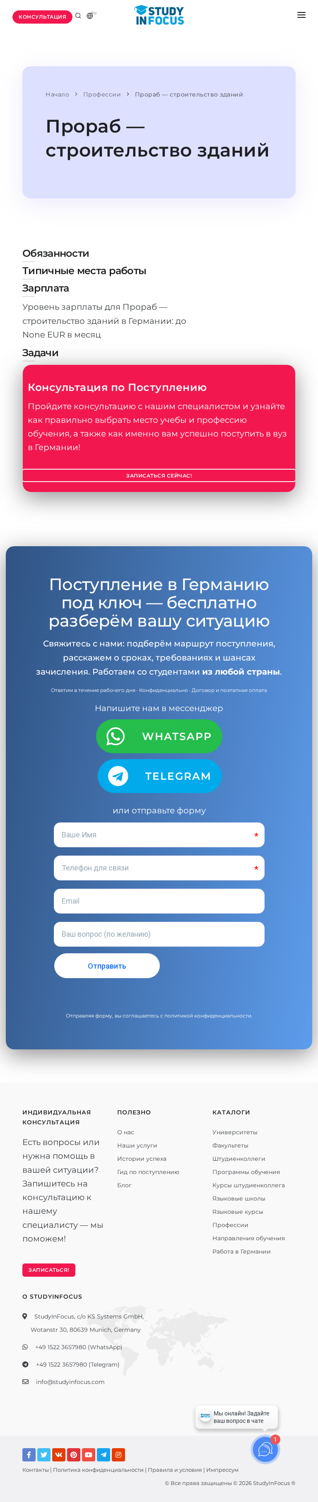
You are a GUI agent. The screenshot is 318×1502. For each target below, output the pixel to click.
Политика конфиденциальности (98, 1469)
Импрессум (222, 1469)
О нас (125, 1132)
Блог (124, 1185)
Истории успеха (141, 1158)
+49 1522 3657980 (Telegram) (78, 1364)
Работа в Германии (241, 1251)
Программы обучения (246, 1172)
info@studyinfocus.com (70, 1382)
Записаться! (49, 1270)
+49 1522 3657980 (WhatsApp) (79, 1347)
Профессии (230, 1225)
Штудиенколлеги (238, 1158)
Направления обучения (248, 1238)
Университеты (235, 1132)
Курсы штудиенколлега (248, 1185)
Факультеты (230, 1145)
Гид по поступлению (148, 1172)
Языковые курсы (237, 1211)
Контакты (35, 1469)
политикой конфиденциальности (207, 1016)
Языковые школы (238, 1198)
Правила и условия (175, 1469)
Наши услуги (137, 1145)
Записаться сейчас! (159, 476)
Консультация (42, 17)
